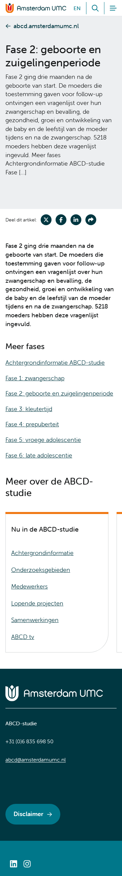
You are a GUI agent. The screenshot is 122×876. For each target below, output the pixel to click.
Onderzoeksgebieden (40, 570)
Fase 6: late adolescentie (38, 455)
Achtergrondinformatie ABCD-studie (55, 362)
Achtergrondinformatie (42, 553)
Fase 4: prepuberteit (32, 424)
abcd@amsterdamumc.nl (35, 759)
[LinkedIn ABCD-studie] (13, 864)
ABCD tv (22, 637)
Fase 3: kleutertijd (28, 409)
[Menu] (110, 8)
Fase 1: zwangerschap (34, 378)
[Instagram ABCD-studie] (27, 864)
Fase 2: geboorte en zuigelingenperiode (59, 393)
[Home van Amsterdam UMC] (61, 693)
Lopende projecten (37, 603)
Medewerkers (29, 586)
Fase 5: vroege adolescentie (43, 440)
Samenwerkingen (35, 620)
